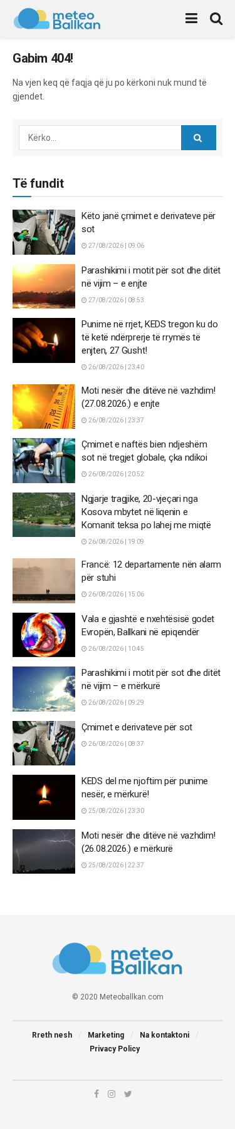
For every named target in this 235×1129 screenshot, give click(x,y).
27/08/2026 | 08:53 (115, 300)
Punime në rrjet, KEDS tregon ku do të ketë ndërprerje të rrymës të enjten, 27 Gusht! (149, 337)
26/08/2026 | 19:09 (115, 541)
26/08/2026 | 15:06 (115, 594)
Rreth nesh (52, 1035)
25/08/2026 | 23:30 (115, 810)
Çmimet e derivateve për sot (136, 727)
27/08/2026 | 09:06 (115, 245)
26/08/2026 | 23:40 (115, 367)
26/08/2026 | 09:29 (115, 702)
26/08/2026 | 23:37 (115, 420)
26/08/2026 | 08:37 (115, 743)
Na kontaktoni (164, 1035)
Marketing (106, 1035)
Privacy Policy (115, 1049)
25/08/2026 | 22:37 (115, 865)
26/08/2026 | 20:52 (115, 474)
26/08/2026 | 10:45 (115, 648)
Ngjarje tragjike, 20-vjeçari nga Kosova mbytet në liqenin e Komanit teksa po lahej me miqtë (146, 512)
